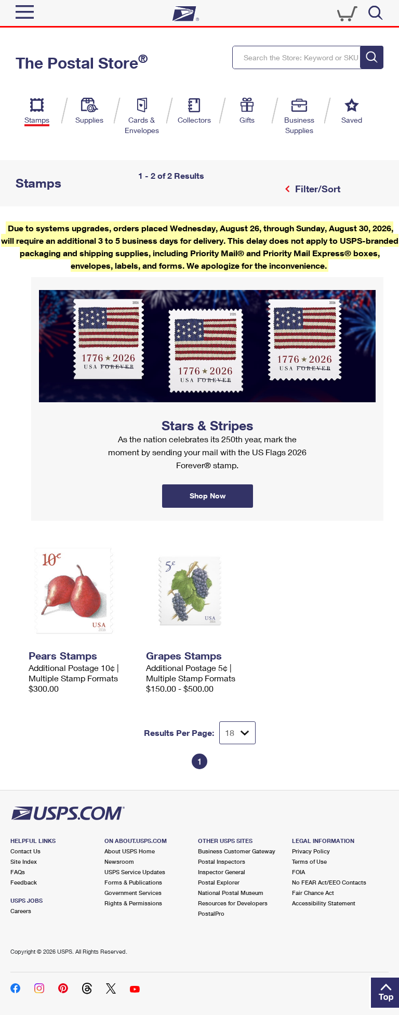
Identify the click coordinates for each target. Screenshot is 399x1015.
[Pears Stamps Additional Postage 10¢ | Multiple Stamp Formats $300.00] (82, 591)
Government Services (133, 892)
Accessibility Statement (323, 903)
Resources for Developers (233, 903)
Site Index (23, 861)
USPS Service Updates (134, 871)
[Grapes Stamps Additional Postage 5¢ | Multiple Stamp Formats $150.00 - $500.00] (199, 591)
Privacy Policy (311, 851)
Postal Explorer (219, 882)
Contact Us (25, 851)
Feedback (23, 882)
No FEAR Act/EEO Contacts (329, 882)
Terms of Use (309, 861)
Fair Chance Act (313, 892)
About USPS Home (129, 851)
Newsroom (119, 861)
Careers (20, 910)
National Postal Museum (230, 892)
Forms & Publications (133, 882)
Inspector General (221, 871)
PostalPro (211, 913)
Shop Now (43, 281)
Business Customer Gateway (236, 851)
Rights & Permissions (133, 903)
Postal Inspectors (221, 861)
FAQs (17, 871)
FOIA (298, 871)
